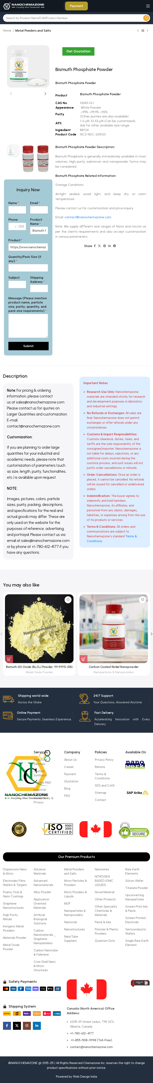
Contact (100, 800)
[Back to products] (142, 30)
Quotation (71, 781)
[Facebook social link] (95, 246)
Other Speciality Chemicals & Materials (106, 911)
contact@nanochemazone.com (88, 217)
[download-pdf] (140, 983)
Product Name (36, 222)
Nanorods (70, 922)
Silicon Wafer (134, 881)
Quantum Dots (105, 941)
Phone (13, 219)
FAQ (67, 796)
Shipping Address (37, 280)
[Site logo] (24, 6)
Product (15, 240)
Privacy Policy (104, 760)
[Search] (146, 18)
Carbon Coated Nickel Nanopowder (114, 667)
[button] (11, 94)
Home (7, 30)
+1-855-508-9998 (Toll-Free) (91, 1040)
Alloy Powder (42, 892)
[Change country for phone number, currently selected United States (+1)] (12, 227)
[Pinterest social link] (104, 246)
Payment (76, 6)
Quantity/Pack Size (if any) (24, 259)
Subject (14, 277)
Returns (100, 767)
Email (35, 203)
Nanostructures (74, 929)
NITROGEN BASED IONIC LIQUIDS (104, 881)
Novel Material (104, 892)
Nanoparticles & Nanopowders (114, 672)
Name (13, 203)
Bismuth (61, 83)
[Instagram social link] (27, 1026)
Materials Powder (14, 938)
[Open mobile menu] (148, 6)
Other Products (105, 899)
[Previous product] (138, 30)
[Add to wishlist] (68, 599)
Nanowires (102, 869)
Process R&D (42, 782)
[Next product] (147, 30)
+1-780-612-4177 (82, 1033)
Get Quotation (78, 51)
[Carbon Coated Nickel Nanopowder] (113, 628)
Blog (67, 788)
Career (69, 767)
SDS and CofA (105, 785)
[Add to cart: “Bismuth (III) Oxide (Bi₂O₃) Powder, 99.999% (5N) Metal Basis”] (9, 659)
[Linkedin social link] (109, 246)
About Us (70, 760)
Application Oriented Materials (41, 904)
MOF (67, 903)
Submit (28, 346)
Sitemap (100, 793)
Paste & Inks (103, 922)
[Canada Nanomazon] (87, 989)
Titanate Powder (136, 888)
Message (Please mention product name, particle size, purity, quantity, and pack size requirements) (27, 304)
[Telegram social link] (114, 246)
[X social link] (99, 246)
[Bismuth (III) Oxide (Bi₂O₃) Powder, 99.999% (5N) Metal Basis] (39, 628)
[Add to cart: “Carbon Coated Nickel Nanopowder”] (83, 659)
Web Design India (85, 1076)
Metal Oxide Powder (39, 672)
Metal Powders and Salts (33, 30)
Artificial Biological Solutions (40, 919)
